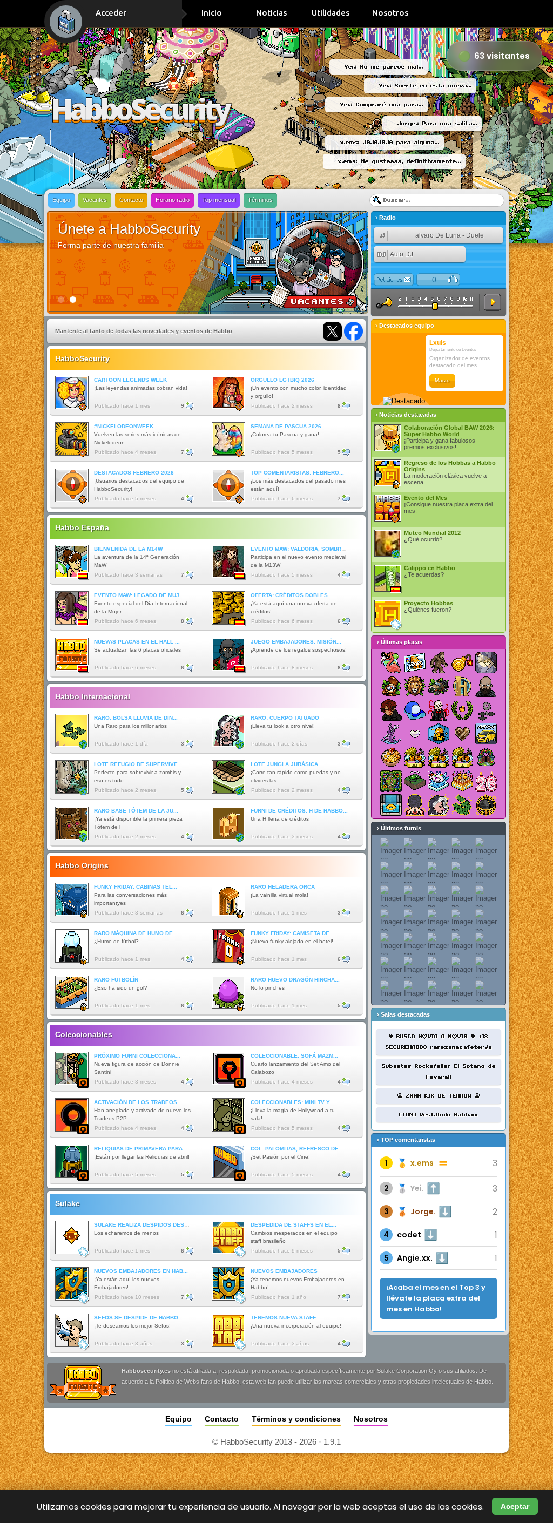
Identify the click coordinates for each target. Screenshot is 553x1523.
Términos (260, 200)
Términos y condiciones (296, 1418)
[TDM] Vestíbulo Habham (438, 1115)
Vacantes (95, 200)
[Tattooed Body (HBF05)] (415, 805)
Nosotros (390, 12)
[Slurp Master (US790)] (391, 757)
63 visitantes (502, 56)
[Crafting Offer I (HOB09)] (462, 757)
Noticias (271, 12)
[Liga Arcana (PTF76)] (462, 686)
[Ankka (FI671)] (462, 710)
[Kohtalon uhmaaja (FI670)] (486, 710)
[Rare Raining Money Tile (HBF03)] (462, 805)
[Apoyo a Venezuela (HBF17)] (415, 781)
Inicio (211, 12)
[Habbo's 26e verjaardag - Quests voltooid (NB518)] (486, 781)
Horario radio (173, 200)
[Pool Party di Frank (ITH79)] (391, 805)
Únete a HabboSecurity (129, 229)
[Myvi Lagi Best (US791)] (486, 733)
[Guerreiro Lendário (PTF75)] (486, 686)
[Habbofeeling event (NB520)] (438, 781)
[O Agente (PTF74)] (391, 710)
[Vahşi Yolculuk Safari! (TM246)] (438, 686)
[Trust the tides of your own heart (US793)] (415, 733)
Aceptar (515, 1506)
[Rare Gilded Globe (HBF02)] (486, 805)
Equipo (61, 200)
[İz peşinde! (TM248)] (391, 686)
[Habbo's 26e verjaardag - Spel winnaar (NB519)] (462, 781)
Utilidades (330, 12)
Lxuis (437, 343)
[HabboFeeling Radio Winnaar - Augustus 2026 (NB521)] (415, 662)
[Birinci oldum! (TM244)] (391, 781)
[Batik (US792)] (462, 733)
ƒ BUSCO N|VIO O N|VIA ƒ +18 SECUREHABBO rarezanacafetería (439, 1042)
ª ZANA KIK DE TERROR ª (438, 1096)
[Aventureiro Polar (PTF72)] (415, 710)
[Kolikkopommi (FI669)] (462, 662)
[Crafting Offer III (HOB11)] (415, 757)
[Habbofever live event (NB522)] (391, 662)
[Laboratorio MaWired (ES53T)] (438, 733)
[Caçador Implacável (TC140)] (438, 710)
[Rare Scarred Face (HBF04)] (438, 805)
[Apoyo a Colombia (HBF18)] (486, 662)
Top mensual (218, 200)
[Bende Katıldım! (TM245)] (486, 757)
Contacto (131, 200)
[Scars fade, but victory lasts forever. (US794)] (391, 733)
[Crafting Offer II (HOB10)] (438, 757)
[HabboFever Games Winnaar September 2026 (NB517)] (438, 662)
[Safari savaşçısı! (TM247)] (415, 686)
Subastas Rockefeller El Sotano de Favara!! (439, 1072)
